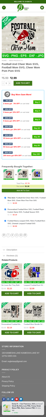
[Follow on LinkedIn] (21, 399)
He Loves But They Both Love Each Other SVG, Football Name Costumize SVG (11, 285)
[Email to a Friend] (17, 235)
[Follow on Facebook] (4, 399)
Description (11, 250)
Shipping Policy (8, 386)
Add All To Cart (23, 190)
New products (16, 60)
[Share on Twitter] (12, 235)
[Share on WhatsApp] (4, 235)
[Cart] (42, 8)
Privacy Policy (8, 381)
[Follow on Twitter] (12, 399)
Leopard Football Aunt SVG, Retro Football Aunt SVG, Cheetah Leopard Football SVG (34, 285)
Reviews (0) (12, 255)
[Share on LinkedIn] (25, 235)
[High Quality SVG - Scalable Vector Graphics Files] (23, 8)
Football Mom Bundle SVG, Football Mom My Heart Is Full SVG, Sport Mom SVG (34, 324)
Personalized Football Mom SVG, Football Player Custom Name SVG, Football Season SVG (11, 324)
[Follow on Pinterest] (17, 399)
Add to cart (23, 83)
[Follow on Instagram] (8, 399)
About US (6, 377)
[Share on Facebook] (8, 235)
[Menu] (4, 8)
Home (4, 60)
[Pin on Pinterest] (21, 235)
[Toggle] (4, 250)
